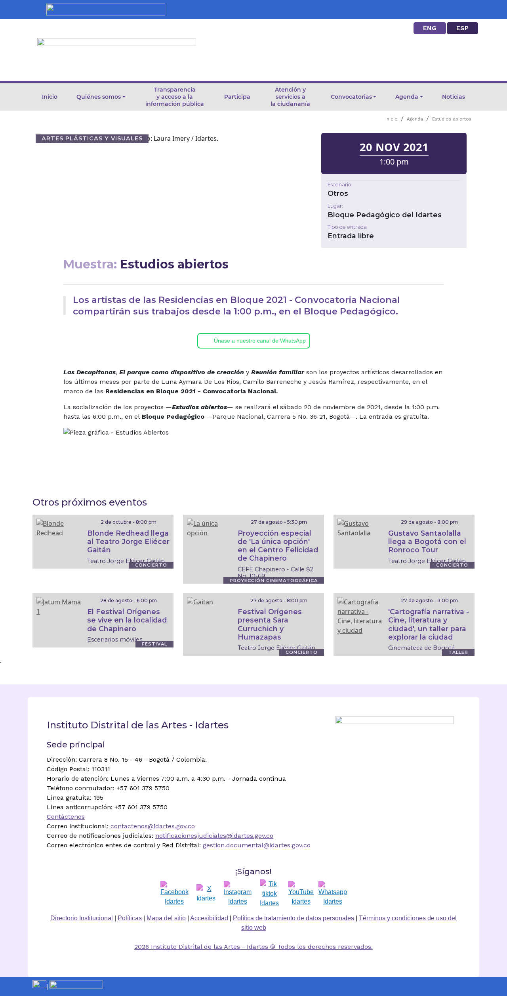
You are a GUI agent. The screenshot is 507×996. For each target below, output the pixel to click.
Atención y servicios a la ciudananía (290, 96)
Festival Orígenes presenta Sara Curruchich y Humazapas (270, 624)
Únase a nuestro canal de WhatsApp (260, 340)
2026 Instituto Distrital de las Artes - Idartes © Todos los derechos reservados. (253, 946)
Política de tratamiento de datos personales (293, 918)
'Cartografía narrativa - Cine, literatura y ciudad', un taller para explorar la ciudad (428, 624)
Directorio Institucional (81, 918)
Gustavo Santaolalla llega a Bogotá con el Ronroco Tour (427, 541)
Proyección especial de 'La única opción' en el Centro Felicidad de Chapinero (278, 545)
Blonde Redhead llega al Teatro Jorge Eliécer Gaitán (128, 541)
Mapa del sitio (166, 918)
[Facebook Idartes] (174, 893)
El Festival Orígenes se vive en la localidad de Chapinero (127, 619)
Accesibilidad (209, 918)
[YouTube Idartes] (301, 893)
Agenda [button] (406, 96)
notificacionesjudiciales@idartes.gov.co (214, 835)
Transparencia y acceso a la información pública (174, 96)
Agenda (415, 119)
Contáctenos (66, 816)
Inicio (49, 96)
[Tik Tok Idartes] (269, 893)
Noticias (453, 96)
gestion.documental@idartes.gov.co (257, 845)
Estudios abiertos (451, 119)
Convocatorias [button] (351, 96)
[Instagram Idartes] (238, 893)
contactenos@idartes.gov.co (153, 826)
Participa (237, 96)
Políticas (130, 918)
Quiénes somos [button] (98, 96)
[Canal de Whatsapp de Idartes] (332, 893)
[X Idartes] (205, 893)
